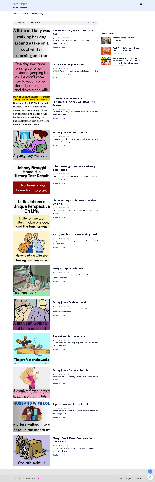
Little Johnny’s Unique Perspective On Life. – (74, 202)
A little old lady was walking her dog (73, 32)
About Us (139, 479)
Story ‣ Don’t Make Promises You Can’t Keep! (73, 440)
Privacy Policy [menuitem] (37, 14)
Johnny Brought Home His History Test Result (74, 168)
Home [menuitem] (15, 14)
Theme (38, 479)
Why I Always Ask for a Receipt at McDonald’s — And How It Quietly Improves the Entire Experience (126, 60)
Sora (22, 479)
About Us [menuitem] (25, 14)
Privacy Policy (128, 479)
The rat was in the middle (69, 336)
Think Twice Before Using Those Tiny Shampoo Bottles (126, 49)
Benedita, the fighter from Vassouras (124, 39)
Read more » (58, 47)
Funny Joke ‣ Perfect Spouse (70, 132)
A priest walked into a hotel (70, 404)
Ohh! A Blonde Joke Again (69, 64)
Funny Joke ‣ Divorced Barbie (71, 370)
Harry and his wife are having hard (75, 234)
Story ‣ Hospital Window (68, 268)
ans (56, 38)
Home (119, 479)
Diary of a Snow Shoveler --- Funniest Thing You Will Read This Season (74, 102)
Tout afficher (92, 22)
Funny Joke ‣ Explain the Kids (71, 302)
